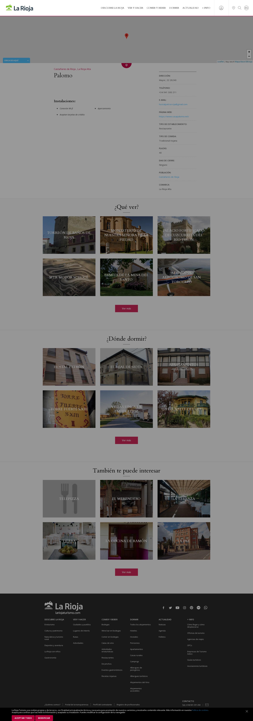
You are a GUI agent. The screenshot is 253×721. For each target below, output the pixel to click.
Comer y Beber (156, 8)
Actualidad (191, 8)
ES (246, 8)
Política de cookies (200, 710)
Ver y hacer (135, 8)
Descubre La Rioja (112, 8)
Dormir (174, 8)
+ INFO (206, 8)
